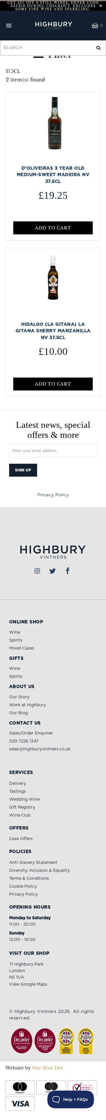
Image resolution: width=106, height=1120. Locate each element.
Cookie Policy (23, 886)
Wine (14, 632)
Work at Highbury (27, 705)
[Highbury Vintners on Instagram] (37, 571)
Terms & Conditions (29, 879)
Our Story (19, 697)
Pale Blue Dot (47, 1068)
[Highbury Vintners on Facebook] (68, 571)
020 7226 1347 (23, 741)
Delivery (17, 784)
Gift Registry (22, 807)
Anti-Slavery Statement (33, 863)
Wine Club (20, 815)
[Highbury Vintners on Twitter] (52, 571)
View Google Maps (28, 984)
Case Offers (21, 839)
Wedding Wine (24, 799)
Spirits (15, 640)
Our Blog (18, 713)
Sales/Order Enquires (31, 733)
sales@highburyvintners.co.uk (39, 749)
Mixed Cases (21, 648)
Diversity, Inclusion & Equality (39, 871)
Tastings (17, 791)
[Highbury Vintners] (53, 25)
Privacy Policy (53, 495)
